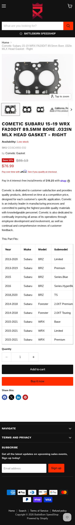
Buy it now (37, 381)
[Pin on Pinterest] (25, 397)
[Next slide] (71, 109)
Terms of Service (39, 510)
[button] (10, 109)
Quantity (6, 349)
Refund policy (59, 510)
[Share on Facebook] (4, 397)
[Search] (68, 26)
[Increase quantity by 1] (33, 357)
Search (22, 510)
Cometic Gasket (15, 153)
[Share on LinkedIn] (18, 397)
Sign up (56, 468)
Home (5, 42)
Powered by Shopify (37, 518)
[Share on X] (11, 397)
